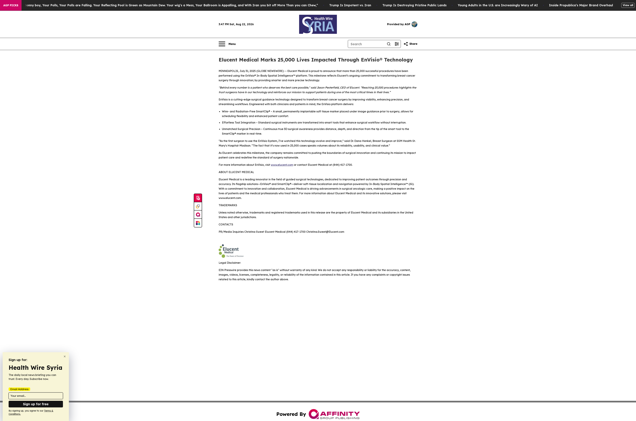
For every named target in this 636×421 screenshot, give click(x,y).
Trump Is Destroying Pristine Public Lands (414, 5)
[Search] (389, 44)
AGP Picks (10, 5)
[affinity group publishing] (198, 214)
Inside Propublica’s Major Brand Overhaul (581, 5)
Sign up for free (36, 404)
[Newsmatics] (198, 223)
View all (628, 5)
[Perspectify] (198, 206)
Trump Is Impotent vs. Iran (350, 5)
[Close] (64, 356)
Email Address (19, 389)
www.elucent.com (282, 164)
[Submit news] (198, 198)
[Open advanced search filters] (397, 44)
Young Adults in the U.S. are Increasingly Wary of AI (498, 5)
